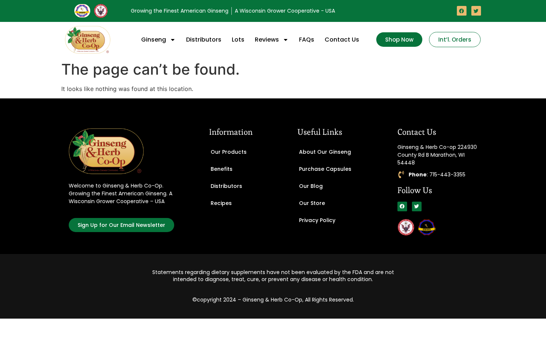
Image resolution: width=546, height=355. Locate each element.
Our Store (312, 203)
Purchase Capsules (325, 169)
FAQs (306, 39)
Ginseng (153, 39)
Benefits (222, 169)
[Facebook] (462, 11)
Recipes (221, 203)
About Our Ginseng (325, 152)
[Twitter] (476, 11)
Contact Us (342, 39)
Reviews (267, 39)
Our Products (229, 152)
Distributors (203, 39)
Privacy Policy (317, 220)
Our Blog (311, 186)
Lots (238, 39)
